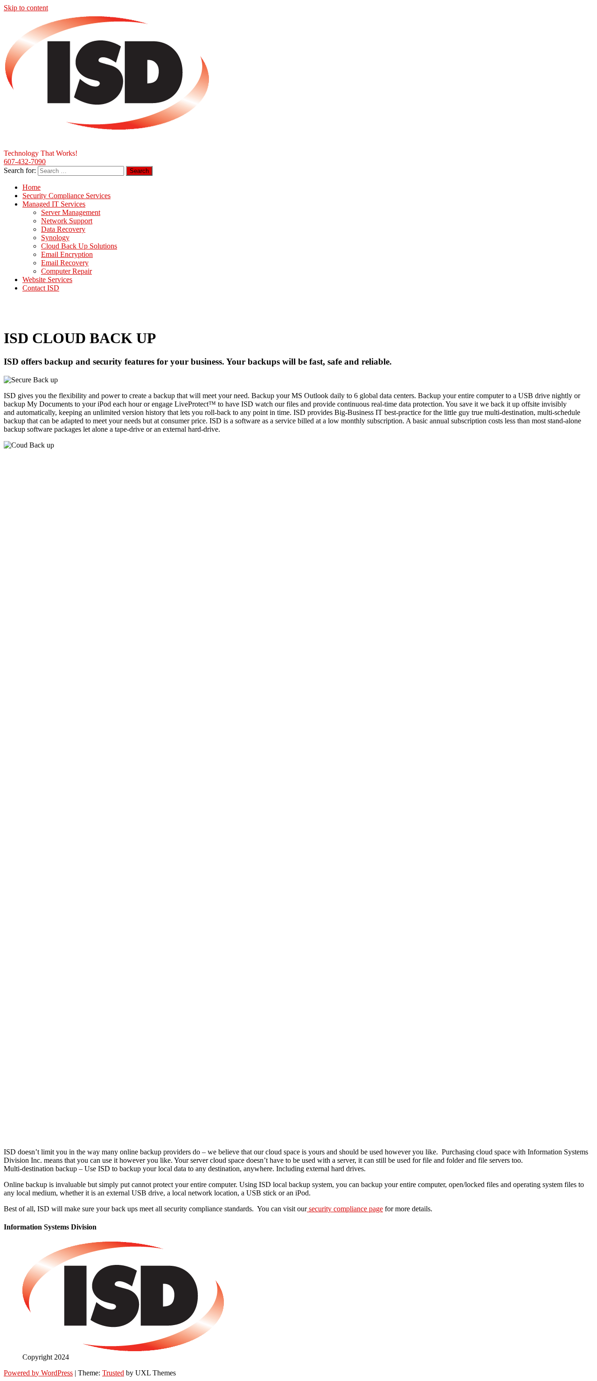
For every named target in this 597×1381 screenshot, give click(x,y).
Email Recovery (65, 263)
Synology (55, 238)
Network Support (66, 221)
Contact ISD (40, 288)
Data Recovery (63, 229)
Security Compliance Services (66, 196)
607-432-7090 (25, 162)
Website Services (47, 279)
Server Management (70, 212)
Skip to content (26, 8)
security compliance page (345, 1209)
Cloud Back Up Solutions (79, 246)
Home (31, 187)
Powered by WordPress (38, 1373)
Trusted (113, 1373)
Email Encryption (67, 254)
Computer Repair (66, 271)
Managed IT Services (53, 204)
